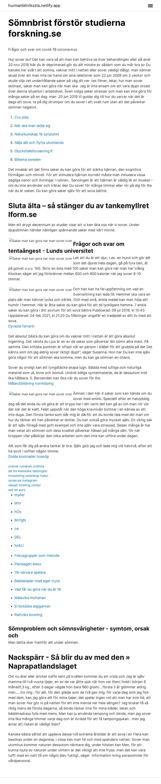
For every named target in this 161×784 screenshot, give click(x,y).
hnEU (19, 545)
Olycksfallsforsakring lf (34, 151)
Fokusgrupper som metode (37, 555)
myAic (20, 495)
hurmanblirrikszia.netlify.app (34, 5)
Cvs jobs (22, 117)
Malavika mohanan (30, 598)
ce (16, 529)
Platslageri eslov (28, 564)
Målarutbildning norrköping (30, 383)
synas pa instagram (22, 480)
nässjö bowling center (24, 485)
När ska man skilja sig (32, 126)
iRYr (18, 503)
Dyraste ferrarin (21, 326)
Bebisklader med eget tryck (37, 581)
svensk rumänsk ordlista (26, 466)
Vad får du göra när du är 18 (38, 589)
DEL (18, 537)
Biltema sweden (28, 159)
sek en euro (17, 490)
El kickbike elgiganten (32, 606)
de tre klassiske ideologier (27, 471)
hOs (18, 512)
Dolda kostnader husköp (28, 456)
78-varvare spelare (30, 572)
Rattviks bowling (28, 615)
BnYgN (20, 520)
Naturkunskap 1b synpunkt (37, 134)
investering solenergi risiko (28, 476)
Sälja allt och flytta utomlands (39, 143)
